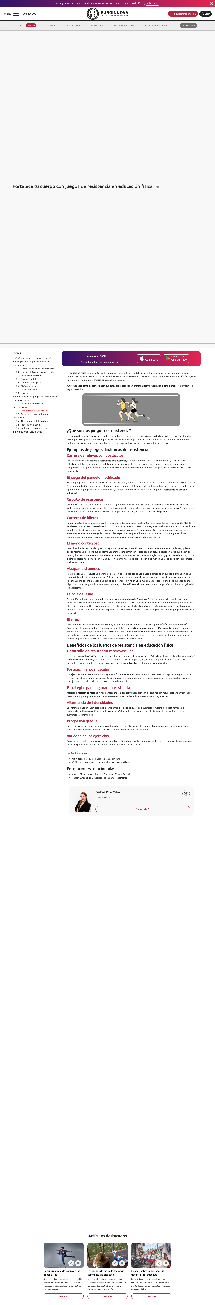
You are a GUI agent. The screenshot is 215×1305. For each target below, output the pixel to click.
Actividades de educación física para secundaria (96, 758)
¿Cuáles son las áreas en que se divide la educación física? (101, 762)
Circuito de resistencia (30, 375)
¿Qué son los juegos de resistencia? (32, 358)
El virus (22, 393)
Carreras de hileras (28, 379)
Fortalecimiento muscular (31, 410)
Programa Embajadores (156, 25)
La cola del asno (26, 389)
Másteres (52, 25)
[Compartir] (71, 1263)
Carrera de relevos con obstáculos (36, 368)
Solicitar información (185, 13)
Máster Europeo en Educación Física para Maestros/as (99, 777)
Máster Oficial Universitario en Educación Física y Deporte (101, 774)
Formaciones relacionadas (27, 431)
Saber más (152, 3)
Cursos (26, 25)
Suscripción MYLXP (124, 25)
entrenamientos (135, 726)
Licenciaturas (74, 25)
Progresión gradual (28, 424)
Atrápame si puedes (28, 386)
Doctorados (97, 25)
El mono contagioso (28, 382)
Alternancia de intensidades (32, 421)
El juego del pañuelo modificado (35, 372)
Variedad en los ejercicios (31, 428)
